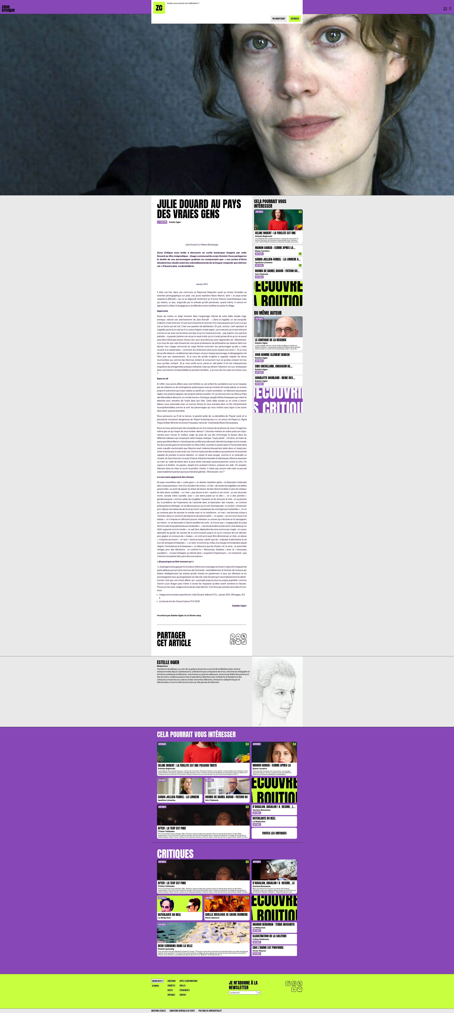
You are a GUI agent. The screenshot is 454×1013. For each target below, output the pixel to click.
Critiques (171, 995)
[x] (300, 983)
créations (172, 981)
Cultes (170, 990)
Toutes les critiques (274, 833)
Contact (183, 995)
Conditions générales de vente (182, 1011)
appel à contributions (188, 981)
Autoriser (295, 18)
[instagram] (288, 983)
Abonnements (157, 981)
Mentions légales (158, 1011)
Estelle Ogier (175, 222)
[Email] (300, 989)
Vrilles (183, 985)
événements (185, 990)
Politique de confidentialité (210, 1011)
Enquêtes (171, 985)
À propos (155, 986)
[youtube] (294, 989)
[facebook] (294, 983)
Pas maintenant (278, 18)
